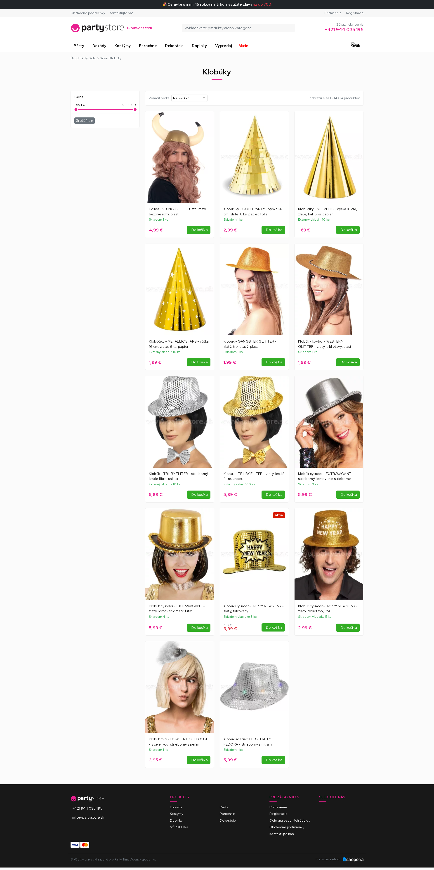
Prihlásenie (333, 13)
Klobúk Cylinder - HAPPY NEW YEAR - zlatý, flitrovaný (254, 609)
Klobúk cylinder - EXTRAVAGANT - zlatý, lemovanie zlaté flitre (177, 609)
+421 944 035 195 (87, 808)
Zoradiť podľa (159, 98)
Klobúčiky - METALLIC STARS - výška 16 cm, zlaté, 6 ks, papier (179, 344)
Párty (224, 807)
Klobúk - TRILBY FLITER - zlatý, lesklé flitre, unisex (254, 476)
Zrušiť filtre (84, 121)
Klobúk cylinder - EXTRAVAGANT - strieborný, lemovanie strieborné (326, 476)
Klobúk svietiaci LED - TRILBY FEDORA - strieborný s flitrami (248, 742)
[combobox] (189, 98)
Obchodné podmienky (88, 13)
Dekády (176, 807)
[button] (80, 46)
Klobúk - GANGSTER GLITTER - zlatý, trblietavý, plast (250, 344)
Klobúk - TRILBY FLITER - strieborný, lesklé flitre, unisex (179, 476)
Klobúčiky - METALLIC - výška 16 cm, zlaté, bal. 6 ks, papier (327, 212)
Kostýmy (176, 813)
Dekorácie (228, 820)
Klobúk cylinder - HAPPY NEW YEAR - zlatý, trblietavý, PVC (328, 609)
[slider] (76, 109)
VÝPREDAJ (179, 827)
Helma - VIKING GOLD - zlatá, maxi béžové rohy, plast (177, 212)
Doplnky (176, 820)
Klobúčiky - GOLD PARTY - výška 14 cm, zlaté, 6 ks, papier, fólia (253, 212)
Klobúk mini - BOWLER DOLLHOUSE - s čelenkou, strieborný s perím (178, 742)
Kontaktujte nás (122, 13)
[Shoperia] (353, 859)
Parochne (227, 813)
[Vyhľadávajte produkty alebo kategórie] (292, 28)
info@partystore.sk (88, 817)
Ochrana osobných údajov (289, 820)
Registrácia (354, 13)
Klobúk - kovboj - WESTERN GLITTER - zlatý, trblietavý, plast (324, 344)
